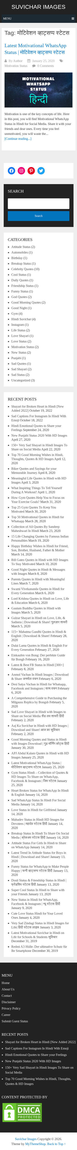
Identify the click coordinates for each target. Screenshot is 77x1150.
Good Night (19, 308)
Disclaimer (9, 1002)
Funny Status (19, 291)
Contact (7, 995)
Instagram (17, 324)
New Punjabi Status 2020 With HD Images (39, 435)
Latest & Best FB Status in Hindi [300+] (37, 665)
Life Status (18, 330)
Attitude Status (20, 247)
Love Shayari (20, 336)
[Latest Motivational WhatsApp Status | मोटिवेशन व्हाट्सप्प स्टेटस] (38, 90)
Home (6, 983)
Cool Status (18, 274)
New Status (18, 352)
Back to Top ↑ (56, 1144)
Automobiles (19, 252)
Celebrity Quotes (22, 269)
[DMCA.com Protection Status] (22, 1121)
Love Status (19, 341)
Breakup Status (21, 263)
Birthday (17, 258)
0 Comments (45, 66)
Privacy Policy (11, 1008)
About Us (8, 989)
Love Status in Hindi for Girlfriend (33, 810)
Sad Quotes (18, 363)
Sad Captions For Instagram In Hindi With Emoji (37, 1048)
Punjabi (16, 358)
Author (17, 61)
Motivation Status (16, 66)
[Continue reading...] (18, 138)
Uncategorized (20, 380)
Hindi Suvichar (21, 319)
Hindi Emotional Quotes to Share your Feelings (36, 1055)
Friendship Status (22, 286)
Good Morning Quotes (26, 302)
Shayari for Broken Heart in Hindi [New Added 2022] (40, 1042)
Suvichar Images (38, 7)
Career (6, 1015)
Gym (14, 313)
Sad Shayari (19, 369)
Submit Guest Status (15, 1021)
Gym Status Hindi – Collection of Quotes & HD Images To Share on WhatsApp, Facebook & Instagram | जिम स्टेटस (39, 777)
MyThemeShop (35, 1144)
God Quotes (19, 297)
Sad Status (18, 374)
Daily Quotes (20, 280)
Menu (7, 18)
